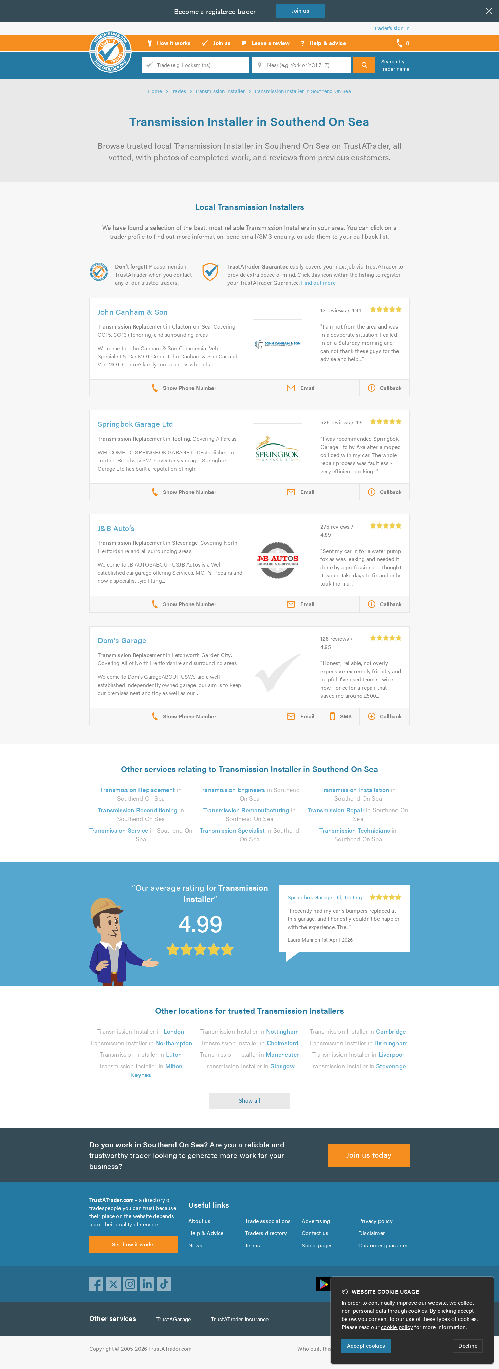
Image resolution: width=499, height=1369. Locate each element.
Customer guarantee (383, 1245)
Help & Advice (206, 1233)
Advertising (316, 1221)
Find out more (318, 282)
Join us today (368, 1154)
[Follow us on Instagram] (130, 1284)
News (195, 1245)
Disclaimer (371, 1233)
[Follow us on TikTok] (164, 1284)
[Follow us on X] (113, 1284)
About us (199, 1221)
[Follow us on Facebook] (96, 1284)
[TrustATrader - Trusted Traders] (110, 40)
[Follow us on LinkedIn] (147, 1284)
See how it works (133, 1244)
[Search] (364, 65)
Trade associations (268, 1221)
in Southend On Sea (141, 793)
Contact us (315, 1233)
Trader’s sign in (392, 28)
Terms (252, 1245)
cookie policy (397, 1327)
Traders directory (266, 1233)
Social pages (317, 1245)
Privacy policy (375, 1221)
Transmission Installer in (140, 1031)
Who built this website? (326, 1348)
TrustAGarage (173, 1319)
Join (300, 10)
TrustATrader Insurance (240, 1319)
